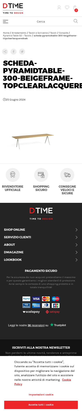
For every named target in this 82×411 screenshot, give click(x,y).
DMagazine (13, 252)
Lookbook (13, 260)
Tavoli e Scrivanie (38, 32)
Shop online (14, 230)
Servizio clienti (17, 237)
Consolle (63, 32)
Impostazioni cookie (41, 394)
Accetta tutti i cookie (41, 404)
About (9, 245)
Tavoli (53, 32)
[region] (41, 383)
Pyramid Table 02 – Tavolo (17, 35)
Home (6, 32)
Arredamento (19, 32)
